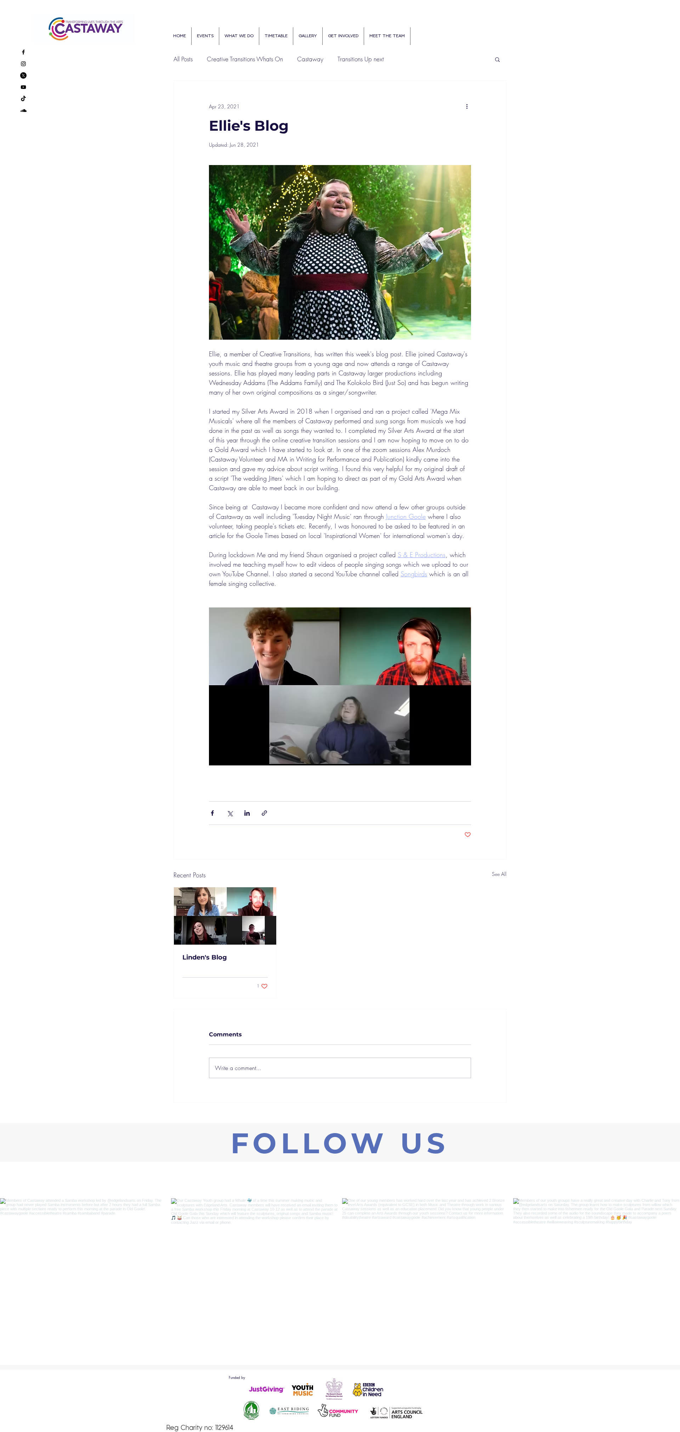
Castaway (310, 59)
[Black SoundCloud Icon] (23, 110)
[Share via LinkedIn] (247, 813)
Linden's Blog (204, 957)
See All (499, 874)
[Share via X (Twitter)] (229, 813)
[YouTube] (23, 87)
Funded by (237, 1377)
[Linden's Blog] (225, 916)
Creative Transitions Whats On (245, 59)
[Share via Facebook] (212, 813)
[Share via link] (264, 813)
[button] (497, 59)
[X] (23, 75)
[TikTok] (23, 99)
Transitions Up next (361, 59)
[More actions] (467, 106)
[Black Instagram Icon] (23, 64)
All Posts (183, 59)
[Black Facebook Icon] (23, 52)
